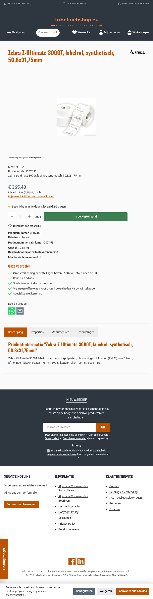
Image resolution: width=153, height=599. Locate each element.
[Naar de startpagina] (76, 20)
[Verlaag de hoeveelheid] (12, 216)
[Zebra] (136, 52)
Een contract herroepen (21, 504)
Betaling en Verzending (123, 492)
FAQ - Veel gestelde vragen (125, 497)
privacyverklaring (85, 450)
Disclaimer (64, 518)
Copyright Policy (68, 512)
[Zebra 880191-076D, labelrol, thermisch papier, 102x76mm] (76, 117)
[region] (76, 117)
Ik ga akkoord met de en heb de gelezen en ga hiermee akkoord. (78, 454)
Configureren (84, 591)
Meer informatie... (16, 594)
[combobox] (43, 33)
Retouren (115, 503)
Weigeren (106, 591)
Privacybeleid (52, 438)
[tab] (15, 332)
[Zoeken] (55, 33)
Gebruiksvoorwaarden (74, 438)
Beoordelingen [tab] (85, 332)
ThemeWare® (120, 575)
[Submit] (103, 427)
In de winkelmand (86, 216)
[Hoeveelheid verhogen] (29, 216)
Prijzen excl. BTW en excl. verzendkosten (31, 196)
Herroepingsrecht (69, 506)
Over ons (114, 509)
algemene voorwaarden (60, 454)
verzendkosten (60, 571)
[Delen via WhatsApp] (11, 310)
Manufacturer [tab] (60, 332)
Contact (114, 486)
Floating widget (4, 559)
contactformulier (27, 492)
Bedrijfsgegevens (68, 529)
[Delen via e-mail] (20, 310)
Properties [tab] (37, 332)
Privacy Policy (67, 523)
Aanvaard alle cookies (133, 591)
